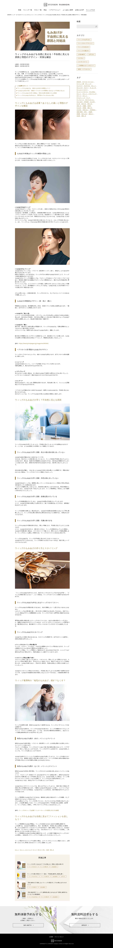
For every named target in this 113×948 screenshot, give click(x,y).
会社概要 (51, 936)
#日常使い (93, 110)
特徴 (19, 10)
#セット (79, 94)
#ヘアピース (80, 100)
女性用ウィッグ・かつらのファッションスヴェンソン (20, 14)
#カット (17, 850)
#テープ (35, 850)
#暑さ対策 (80, 112)
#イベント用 (80, 84)
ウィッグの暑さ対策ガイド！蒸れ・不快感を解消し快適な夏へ (45, 874)
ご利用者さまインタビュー (86, 65)
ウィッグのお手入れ (33, 876)
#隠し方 (52, 850)
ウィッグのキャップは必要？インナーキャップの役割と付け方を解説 (39, 810)
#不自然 (86, 102)
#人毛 (78, 104)
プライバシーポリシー (59, 936)
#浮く (43, 850)
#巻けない (86, 110)
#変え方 (89, 108)
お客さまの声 (79, 10)
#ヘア (88, 98)
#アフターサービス (87, 82)
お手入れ (63, 876)
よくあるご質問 (68, 10)
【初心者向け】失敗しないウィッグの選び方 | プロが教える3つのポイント (47, 883)
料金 (45, 10)
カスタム (80, 58)
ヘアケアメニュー (54, 10)
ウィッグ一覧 (27, 10)
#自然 (47, 850)
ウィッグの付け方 (33, 866)
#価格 (84, 106)
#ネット (85, 96)
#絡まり (91, 114)
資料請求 (84, 925)
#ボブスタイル (89, 100)
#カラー (86, 88)
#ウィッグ (88, 84)
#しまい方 (93, 88)
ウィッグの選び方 (44, 866)
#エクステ (80, 86)
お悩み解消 (54, 866)
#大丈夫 (79, 110)
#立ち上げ (84, 114)
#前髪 (84, 108)
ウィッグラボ (90, 10)
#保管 (89, 106)
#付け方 (83, 104)
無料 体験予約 (28, 925)
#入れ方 (79, 108)
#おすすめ (87, 86)
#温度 (90, 112)
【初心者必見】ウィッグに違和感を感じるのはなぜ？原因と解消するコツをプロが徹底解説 (47, 893)
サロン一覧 (38, 10)
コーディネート (82, 61)
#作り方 (40, 850)
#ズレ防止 (92, 92)
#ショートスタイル (82, 92)
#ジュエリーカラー (82, 90)
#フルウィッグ (81, 98)
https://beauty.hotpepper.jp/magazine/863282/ (34, 343)
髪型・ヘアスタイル (84, 69)
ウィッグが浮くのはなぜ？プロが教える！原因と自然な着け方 (45, 864)
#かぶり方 (80, 88)
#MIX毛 (79, 82)
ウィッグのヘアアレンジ (85, 43)
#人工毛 (92, 102)
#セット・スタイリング (26, 850)
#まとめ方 (80, 102)
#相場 (78, 114)
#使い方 (79, 106)
